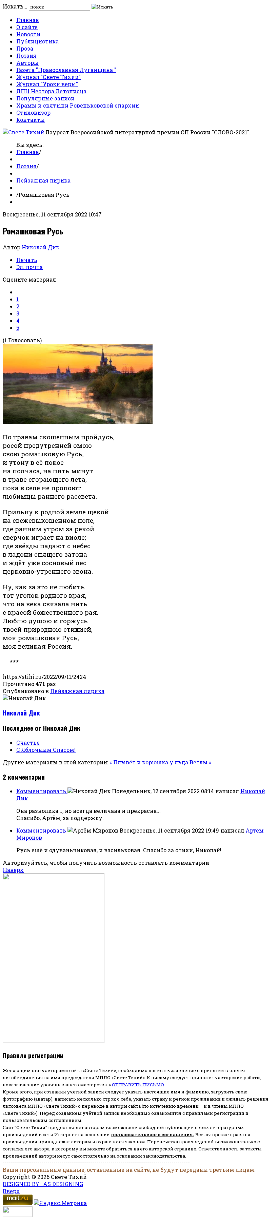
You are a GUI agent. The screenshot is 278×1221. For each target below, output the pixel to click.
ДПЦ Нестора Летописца (51, 91)
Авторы (27, 62)
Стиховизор (33, 112)
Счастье (28, 742)
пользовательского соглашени (150, 1134)
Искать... (15, 6)
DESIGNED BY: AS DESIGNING (43, 1183)
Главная (27, 19)
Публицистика (37, 41)
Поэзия (26, 55)
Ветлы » (200, 762)
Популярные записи (45, 98)
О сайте (27, 27)
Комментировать (41, 791)
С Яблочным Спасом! (46, 749)
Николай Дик (40, 247)
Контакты (30, 119)
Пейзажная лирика (43, 180)
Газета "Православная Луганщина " (66, 69)
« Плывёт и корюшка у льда (149, 762)
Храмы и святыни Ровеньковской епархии (77, 105)
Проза (24, 48)
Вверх (11, 1191)
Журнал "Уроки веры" (47, 84)
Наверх (13, 869)
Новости (28, 34)
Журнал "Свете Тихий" (48, 76)
